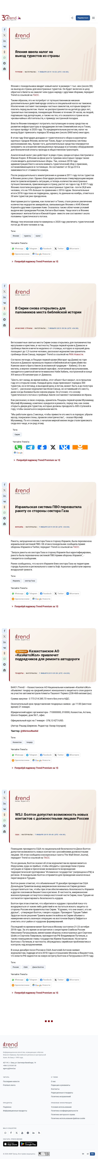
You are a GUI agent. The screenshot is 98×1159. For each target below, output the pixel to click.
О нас (53, 1081)
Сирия (17, 434)
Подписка (7, 1107)
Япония (16, 236)
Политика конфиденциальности (64, 1111)
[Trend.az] (11, 18)
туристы (27, 236)
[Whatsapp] (5, 1133)
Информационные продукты (15, 1111)
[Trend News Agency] (10, 1045)
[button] (4, 29)
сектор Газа (30, 581)
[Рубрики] (93, 17)
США (26, 967)
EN (83, 1154)
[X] (16, 1133)
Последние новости (11, 1081)
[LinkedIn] (33, 1133)
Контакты (55, 1089)
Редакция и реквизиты (60, 1085)
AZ (88, 1154)
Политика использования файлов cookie (68, 1118)
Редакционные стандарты (62, 1093)
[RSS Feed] (39, 1133)
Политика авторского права (63, 1115)
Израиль (16, 581)
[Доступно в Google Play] (28, 1143)
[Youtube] (22, 1133)
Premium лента (9, 1085)
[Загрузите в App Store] (10, 1143)
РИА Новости (76, 354)
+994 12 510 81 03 (9, 1066)
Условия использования (61, 1107)
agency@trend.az (9, 1068)
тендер (29, 742)
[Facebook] (11, 1133)
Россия (16, 967)
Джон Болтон (38, 967)
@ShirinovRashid (29, 731)
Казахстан (17, 742)
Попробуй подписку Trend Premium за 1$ (36, 261)
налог (38, 236)
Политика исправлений (61, 1097)
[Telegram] (28, 1133)
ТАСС (36, 95)
